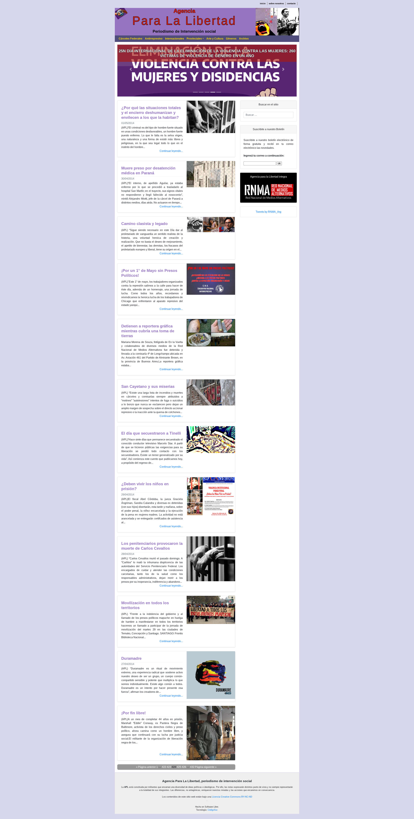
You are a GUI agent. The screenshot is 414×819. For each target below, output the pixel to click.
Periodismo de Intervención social (184, 31)
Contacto (291, 3)
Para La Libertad (184, 20)
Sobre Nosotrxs (276, 3)
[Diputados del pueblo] (225, 70)
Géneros (231, 38)
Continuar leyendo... (171, 151)
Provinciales (194, 38)
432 (192, 767)
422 (164, 767)
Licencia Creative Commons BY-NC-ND (232, 796)
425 (179, 767)
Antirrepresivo (154, 38)
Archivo (244, 38)
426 (184, 767)
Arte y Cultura (214, 38)
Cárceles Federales (130, 38)
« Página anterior (146, 767)
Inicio (263, 3)
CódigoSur (212, 810)
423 (169, 767)
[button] (130, 69)
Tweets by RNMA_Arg (268, 211)
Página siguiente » (206, 767)
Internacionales (174, 38)
